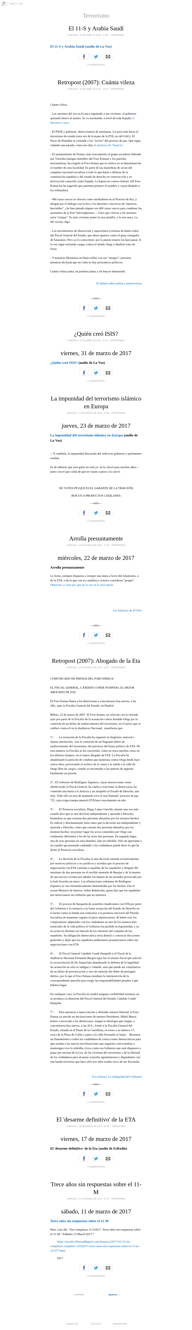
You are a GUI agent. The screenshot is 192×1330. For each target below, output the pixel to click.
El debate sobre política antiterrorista (119, 283)
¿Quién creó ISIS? (96, 333)
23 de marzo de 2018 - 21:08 (94, 413)
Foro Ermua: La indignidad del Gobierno (117, 1076)
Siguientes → (114, 1294)
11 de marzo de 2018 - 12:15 (94, 1199)
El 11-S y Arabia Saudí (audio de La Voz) (81, 46)
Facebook (84, 57)
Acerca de (72, 1324)
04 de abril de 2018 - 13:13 (94, 89)
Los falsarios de (127, 610)
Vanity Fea (16, 4)
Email (108, 57)
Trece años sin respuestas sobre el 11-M (79, 1221)
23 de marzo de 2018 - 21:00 (94, 545)
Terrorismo (117, 35)
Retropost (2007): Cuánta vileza (96, 82)
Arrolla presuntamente (96, 538)
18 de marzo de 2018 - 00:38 (94, 1126)
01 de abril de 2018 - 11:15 (94, 340)
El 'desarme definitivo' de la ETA (96, 1119)
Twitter (96, 57)
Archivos (96, 1324)
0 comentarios (96, 65)
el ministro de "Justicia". (109, 145)
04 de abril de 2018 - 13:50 (94, 35)
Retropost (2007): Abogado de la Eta (96, 660)
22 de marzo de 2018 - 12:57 (94, 667)
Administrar (120, 1324)
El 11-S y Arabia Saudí (96, 28)
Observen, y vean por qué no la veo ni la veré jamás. (82, 584)
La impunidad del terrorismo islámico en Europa (86, 435)
